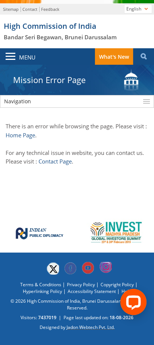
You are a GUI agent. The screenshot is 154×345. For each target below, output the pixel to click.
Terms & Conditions (40, 284)
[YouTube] (87, 268)
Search (143, 56)
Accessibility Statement (92, 291)
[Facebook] (70, 268)
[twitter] (52, 268)
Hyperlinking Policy (42, 291)
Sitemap (11, 9)
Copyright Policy (117, 284)
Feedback (50, 9)
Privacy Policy (81, 284)
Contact (29, 9)
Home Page (20, 135)
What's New (114, 56)
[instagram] (105, 268)
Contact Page (55, 161)
